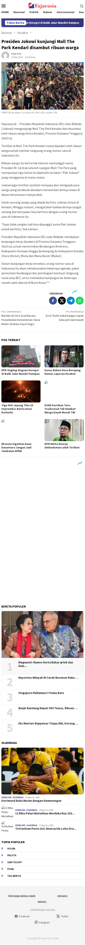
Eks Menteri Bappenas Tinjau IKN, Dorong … (48, 723)
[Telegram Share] (71, 301)
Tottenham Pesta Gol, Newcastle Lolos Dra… (45, 828)
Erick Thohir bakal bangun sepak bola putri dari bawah (65, 316)
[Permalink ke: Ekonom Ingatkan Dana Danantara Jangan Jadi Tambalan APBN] (21, 430)
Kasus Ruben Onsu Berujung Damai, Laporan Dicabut (62, 372)
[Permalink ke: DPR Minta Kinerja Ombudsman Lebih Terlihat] (64, 430)
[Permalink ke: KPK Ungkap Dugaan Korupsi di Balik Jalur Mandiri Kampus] (21, 356)
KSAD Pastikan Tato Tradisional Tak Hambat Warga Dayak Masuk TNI (60, 408)
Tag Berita (14, 876)
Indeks (42, 902)
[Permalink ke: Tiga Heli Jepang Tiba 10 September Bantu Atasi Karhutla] (21, 391)
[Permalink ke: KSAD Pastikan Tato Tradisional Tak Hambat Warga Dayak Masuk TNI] (64, 391)
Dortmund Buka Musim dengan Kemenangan (31, 801)
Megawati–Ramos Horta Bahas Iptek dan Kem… (45, 664)
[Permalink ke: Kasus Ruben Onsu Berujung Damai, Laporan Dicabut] (64, 356)
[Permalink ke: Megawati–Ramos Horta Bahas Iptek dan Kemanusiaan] (42, 634)
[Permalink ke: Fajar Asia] (5, 55)
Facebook (24, 916)
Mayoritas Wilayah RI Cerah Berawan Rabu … (48, 677)
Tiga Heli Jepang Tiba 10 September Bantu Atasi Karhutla (17, 408)
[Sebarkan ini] (53, 301)
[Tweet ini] (62, 301)
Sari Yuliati (14, 862)
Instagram (44, 922)
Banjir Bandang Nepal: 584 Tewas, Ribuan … (47, 708)
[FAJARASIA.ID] (42, 5)
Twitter (64, 916)
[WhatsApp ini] (80, 301)
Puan (10, 869)
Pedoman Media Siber (21, 896)
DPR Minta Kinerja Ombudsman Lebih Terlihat (62, 445)
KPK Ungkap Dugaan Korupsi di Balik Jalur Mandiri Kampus (20, 372)
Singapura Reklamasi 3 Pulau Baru (41, 693)
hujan (11, 848)
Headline (6, 797)
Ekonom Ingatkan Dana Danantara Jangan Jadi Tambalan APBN (16, 447)
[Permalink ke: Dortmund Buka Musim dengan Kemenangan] (42, 771)
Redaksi (63, 896)
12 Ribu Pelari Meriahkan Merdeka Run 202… (45, 813)
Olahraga (17, 797)
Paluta (11, 855)
